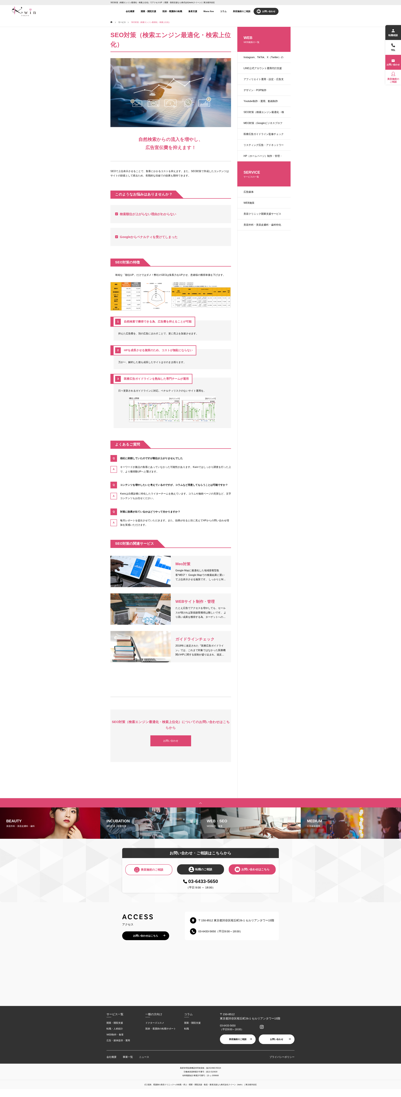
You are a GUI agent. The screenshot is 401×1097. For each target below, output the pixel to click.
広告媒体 (249, 192)
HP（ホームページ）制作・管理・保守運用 (263, 158)
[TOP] (200, 802)
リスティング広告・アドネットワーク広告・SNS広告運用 (264, 147)
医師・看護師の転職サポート (160, 1028)
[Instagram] (261, 1027)
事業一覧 (128, 1057)
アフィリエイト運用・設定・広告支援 (264, 81)
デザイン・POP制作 (255, 90)
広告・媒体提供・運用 (118, 1040)
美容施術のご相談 (241, 11)
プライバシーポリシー (281, 1057)
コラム (223, 11)
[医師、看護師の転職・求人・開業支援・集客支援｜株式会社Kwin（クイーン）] (24, 11)
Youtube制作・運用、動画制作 (261, 101)
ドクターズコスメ (154, 1022)
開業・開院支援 (148, 11)
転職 (186, 1028)
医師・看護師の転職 (172, 11)
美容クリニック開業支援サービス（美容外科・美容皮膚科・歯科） (262, 215)
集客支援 (192, 11)
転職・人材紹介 (115, 1028)
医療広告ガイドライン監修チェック (264, 134)
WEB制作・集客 (115, 1034)
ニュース (144, 1057)
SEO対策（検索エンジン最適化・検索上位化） (264, 114)
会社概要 (130, 11)
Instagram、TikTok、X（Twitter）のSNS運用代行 (263, 59)
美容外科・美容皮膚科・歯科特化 (262, 224)
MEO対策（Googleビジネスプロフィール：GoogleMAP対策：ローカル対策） (263, 125)
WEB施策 (249, 203)
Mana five (208, 11)
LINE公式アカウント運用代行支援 (263, 68)
